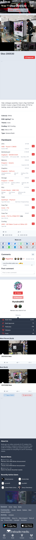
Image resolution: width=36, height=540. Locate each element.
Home (11, 10)
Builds (18, 10)
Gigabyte (4, 155)
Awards (19, 510)
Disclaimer (24, 520)
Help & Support (23, 518)
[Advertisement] (18, 417)
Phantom (12, 200)
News (15, 507)
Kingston (4, 163)
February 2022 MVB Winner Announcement (13, 461)
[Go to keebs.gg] (22, 2)
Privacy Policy (8, 520)
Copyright (16, 520)
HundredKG (18, 301)
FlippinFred (9, 259)
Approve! (30, 57)
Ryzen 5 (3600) (11, 146)
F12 (8, 208)
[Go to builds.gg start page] (5, 2)
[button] (31, 29)
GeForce (12, 171)
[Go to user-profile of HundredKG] (18, 286)
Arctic (3, 208)
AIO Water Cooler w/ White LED (16, 224)
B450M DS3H (13, 155)
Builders (25, 510)
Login (33, 1)
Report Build (10, 395)
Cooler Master (6, 190)
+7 (23, 259)
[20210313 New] (18, 347)
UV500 (11, 181)
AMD (3, 146)
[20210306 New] (18, 376)
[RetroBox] (12, 497)
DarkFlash (4, 200)
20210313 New (6, 356)
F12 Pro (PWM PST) (13, 216)
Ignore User (28, 395)
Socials (14, 510)
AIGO (3, 224)
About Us (14, 518)
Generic (11, 163)
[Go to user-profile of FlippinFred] (3, 258)
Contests (11, 515)
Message (18, 297)
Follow (19, 293)
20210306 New (6, 385)
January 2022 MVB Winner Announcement (13, 465)
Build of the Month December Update (11, 470)
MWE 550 (15, 190)
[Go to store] (33, 146)
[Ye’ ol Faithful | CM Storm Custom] (25, 497)
